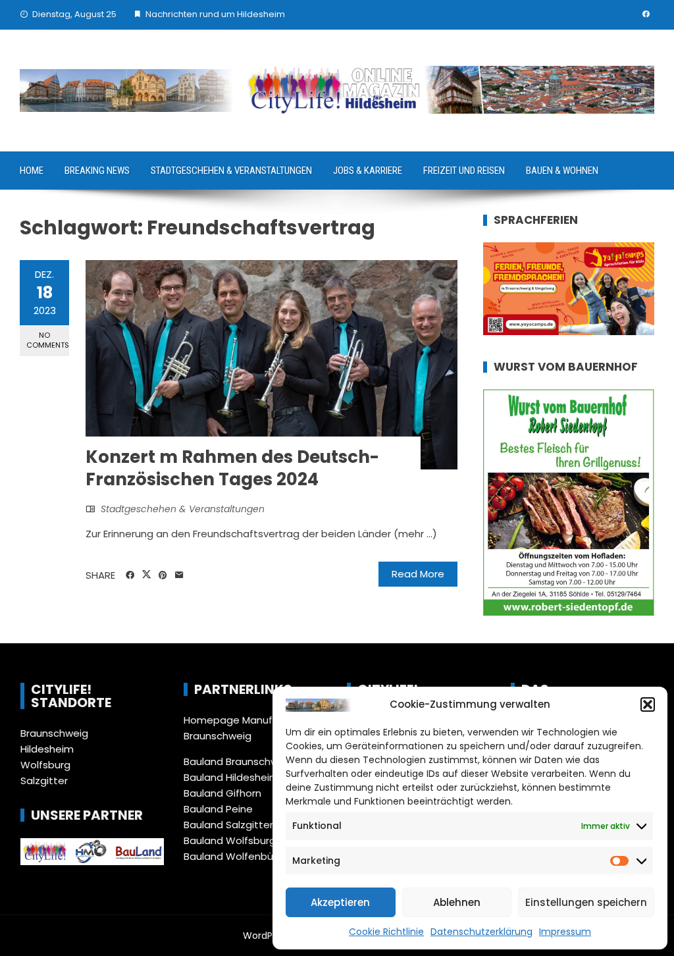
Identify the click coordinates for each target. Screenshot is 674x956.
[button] (647, 704)
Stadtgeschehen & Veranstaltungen (231, 170)
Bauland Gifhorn (222, 793)
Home (31, 170)
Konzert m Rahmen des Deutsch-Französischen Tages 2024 (232, 468)
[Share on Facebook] (130, 575)
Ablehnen (456, 902)
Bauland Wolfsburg (230, 840)
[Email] (179, 575)
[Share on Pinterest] (163, 575)
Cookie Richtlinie (386, 931)
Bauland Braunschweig (239, 761)
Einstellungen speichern (586, 902)
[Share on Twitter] (146, 575)
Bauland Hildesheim (231, 777)
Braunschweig (54, 733)
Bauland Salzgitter (228, 825)
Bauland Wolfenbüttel (237, 856)
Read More (418, 574)
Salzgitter (44, 780)
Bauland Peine (218, 809)
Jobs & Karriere (367, 170)
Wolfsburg (45, 765)
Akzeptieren (340, 902)
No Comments (47, 340)
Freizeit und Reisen (464, 170)
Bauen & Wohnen (562, 170)
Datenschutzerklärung (481, 931)
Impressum (565, 931)
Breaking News (97, 170)
